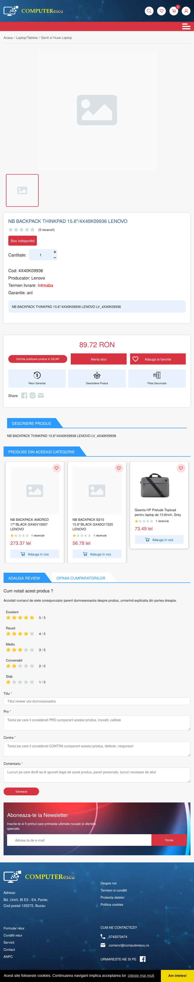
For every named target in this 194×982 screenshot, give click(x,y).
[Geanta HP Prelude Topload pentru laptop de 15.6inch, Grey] (159, 485)
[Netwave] (33, 11)
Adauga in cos (38, 554)
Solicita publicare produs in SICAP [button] (37, 359)
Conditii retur (13, 935)
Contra (8, 737)
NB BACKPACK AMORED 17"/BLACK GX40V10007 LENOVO (29, 524)
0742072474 (118, 936)
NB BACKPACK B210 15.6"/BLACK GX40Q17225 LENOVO (93, 524)
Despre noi (109, 883)
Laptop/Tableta (27, 37)
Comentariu (12, 763)
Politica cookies (112, 904)
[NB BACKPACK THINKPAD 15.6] (97, 110)
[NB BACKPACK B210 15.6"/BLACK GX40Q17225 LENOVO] (97, 490)
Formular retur (14, 928)
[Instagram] (32, 397)
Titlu (7, 693)
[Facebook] (24, 397)
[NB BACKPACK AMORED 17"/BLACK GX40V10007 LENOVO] (34, 490)
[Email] (41, 397)
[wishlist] (161, 11)
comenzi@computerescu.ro (129, 945)
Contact (9, 949)
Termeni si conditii (114, 890)
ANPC (8, 956)
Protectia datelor (112, 897)
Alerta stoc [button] (98, 359)
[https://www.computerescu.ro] (39, 877)
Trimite (169, 840)
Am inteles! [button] (177, 976)
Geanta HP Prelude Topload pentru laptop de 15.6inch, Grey (158, 512)
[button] (186, 11)
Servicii (9, 942)
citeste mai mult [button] (141, 976)
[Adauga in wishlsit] (56, 468)
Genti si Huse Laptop (56, 37)
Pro (6, 711)
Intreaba (45, 285)
